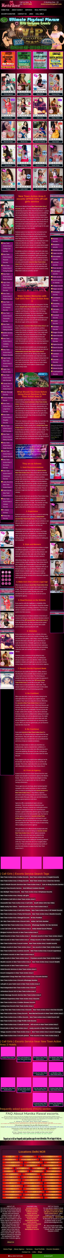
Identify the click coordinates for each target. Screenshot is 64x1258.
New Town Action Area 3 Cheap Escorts (14, 881)
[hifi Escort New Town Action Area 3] (7, 733)
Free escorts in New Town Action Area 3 (44, 1035)
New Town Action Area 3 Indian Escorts (14, 877)
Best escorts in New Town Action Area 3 (14, 940)
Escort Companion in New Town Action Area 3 (16, 973)
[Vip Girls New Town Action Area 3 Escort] (7, 226)
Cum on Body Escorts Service (52, 884)
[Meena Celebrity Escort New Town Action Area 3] (7, 603)
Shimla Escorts (57, 368)
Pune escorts (57, 268)
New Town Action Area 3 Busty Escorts (7, 276)
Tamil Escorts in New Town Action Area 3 (33, 906)
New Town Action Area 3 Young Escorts (7, 268)
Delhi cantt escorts (53, 1171)
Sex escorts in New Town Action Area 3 (46, 947)
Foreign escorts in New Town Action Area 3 (15, 947)
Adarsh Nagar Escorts (52, 1177)
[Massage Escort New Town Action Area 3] (57, 511)
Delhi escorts (57, 277)
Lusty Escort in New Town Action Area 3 (7, 484)
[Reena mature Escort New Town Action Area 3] (7, 620)
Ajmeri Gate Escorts (11, 1180)
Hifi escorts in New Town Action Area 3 (44, 1024)
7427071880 (27, 4)
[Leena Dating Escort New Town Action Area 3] (7, 539)
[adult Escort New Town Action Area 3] (7, 716)
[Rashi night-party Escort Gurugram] (55, 153)
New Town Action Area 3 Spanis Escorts (8, 453)
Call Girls (40, 14)
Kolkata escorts (58, 250)
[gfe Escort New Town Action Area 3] (57, 223)
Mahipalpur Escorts (52, 1194)
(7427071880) (47, 1217)
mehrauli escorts (37, 1171)
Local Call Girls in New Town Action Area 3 (15, 929)
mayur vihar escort (23, 1168)
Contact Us (22, 14)
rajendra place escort (12, 1165)
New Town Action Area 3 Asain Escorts (7, 445)
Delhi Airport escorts (51, 1174)
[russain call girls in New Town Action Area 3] (32, 379)
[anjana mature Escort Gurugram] (24, 153)
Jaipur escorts (57, 253)
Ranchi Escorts (58, 347)
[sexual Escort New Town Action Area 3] (7, 767)
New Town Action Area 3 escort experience (45, 951)
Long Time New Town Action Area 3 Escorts (16, 1010)
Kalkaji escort (9, 1171)
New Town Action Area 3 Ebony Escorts (7, 436)
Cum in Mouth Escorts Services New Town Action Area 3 (20, 884)
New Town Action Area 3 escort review (14, 943)
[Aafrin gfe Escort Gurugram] (24, 177)
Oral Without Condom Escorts (33, 888)
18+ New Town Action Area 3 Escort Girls (15, 921)
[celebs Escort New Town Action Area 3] (57, 551)
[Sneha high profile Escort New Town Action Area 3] (7, 641)
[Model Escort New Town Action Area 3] (57, 533)
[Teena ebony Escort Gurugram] (40, 177)
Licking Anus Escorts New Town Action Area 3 (16, 1006)
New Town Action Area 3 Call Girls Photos (15, 910)
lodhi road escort (52, 1162)
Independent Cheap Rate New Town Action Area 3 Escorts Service (23, 976)
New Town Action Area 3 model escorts (43, 943)
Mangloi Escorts (53, 1197)
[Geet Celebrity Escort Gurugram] (8, 153)
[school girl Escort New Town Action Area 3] (7, 681)
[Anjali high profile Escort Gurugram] (40, 153)
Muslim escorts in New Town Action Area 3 (15, 962)
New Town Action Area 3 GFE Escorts (7, 428)
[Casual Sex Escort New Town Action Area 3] (57, 493)
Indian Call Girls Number (39, 921)
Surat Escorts (57, 350)
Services (28, 10)
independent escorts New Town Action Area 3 (29, 351)
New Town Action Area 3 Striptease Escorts (36, 892)
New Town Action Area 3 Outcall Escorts (14, 1024)
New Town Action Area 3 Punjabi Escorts (44, 877)
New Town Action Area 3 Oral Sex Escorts (48, 1010)
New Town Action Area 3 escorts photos (14, 1035)
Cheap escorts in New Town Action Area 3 (45, 940)
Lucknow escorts (32, 1217)
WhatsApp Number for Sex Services (45, 925)
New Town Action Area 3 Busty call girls (14, 895)
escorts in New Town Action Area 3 (35, 326)
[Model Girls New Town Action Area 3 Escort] (7, 209)
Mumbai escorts (32, 1208)
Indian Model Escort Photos (42, 929)
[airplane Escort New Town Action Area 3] (57, 568)
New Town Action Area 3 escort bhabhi (46, 962)
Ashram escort (22, 1171)
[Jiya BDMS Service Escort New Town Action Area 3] (7, 556)
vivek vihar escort (39, 1168)
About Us (10, 1242)
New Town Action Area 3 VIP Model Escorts (47, 910)
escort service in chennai (32, 1224)
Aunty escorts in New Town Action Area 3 (44, 1028)
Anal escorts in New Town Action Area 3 (14, 965)
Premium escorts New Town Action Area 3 (45, 958)
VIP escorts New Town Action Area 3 (36, 620)
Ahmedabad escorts (32, 1215)
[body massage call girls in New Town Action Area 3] (32, 283)
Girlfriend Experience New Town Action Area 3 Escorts (19, 999)
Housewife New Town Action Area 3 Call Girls (16, 903)
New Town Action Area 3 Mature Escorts (8, 352)
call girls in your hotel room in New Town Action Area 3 (20, 984)
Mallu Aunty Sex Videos (8, 906)
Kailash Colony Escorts (12, 1191)
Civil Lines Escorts (11, 1183)
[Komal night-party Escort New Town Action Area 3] (7, 658)
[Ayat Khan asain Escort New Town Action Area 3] (55, 177)
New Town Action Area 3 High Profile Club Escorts (18, 1021)
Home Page (5, 10)
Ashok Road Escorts (11, 1177)
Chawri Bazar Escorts (52, 1180)
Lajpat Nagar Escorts (32, 1194)
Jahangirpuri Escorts (33, 1188)
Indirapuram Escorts (12, 1188)
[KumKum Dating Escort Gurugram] (40, 129)
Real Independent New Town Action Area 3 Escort (18, 987)
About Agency (17, 10)
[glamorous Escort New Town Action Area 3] (57, 454)
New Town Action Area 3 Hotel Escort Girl (44, 1017)
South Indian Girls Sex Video (44, 903)
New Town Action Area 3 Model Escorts (7, 296)
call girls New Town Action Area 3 (29, 306)
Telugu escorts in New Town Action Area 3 (15, 1032)
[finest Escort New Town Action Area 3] (7, 698)
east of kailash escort (51, 1165)
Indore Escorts (57, 335)
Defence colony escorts (29, 1159)
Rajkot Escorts (57, 344)
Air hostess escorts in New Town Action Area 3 (17, 954)
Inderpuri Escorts (52, 1186)
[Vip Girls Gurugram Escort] (24, 129)
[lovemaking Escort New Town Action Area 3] (57, 602)
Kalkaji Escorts (53, 1191)
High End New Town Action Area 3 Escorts (15, 925)
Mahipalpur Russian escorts (49, 1156)
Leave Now (54, 437)
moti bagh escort (54, 1168)
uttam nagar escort (33, 1162)
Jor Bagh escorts (10, 1159)
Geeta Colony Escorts (13, 1186)
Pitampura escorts (31, 1174)
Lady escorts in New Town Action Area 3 (14, 958)
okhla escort (8, 1168)
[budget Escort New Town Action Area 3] (7, 750)
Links (31, 14)
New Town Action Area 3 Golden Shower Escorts (17, 1002)
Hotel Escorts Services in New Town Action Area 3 (18, 969)
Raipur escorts (57, 289)
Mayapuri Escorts (11, 1197)
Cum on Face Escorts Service (11, 888)
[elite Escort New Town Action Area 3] (57, 206)
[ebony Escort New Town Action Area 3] (57, 393)
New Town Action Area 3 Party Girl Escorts (15, 914)
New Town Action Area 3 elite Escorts (7, 377)
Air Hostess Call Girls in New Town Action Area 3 (17, 899)
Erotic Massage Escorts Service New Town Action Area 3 (20, 995)
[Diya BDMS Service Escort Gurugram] (55, 129)
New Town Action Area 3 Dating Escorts (7, 327)
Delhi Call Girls (10, 1156)
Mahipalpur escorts (32, 1229)
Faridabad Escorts (52, 1183)
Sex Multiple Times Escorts (10, 892)
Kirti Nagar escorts (12, 1174)
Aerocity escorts (28, 1156)
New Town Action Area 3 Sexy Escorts (14, 1013)
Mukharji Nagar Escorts (32, 1197)
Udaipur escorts (58, 286)
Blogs (40, 1252)
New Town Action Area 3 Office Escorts (14, 1017)
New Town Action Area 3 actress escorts (14, 951)
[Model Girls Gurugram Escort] (8, 129)
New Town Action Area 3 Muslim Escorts (46, 914)
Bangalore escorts (31, 1210)
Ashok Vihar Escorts (31, 1180)
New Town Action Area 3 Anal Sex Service (45, 881)
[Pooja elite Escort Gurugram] (8, 177)
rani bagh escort (32, 1165)
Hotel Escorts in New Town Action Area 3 (15, 936)
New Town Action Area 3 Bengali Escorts (15, 917)
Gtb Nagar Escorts (33, 1186)
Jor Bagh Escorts (52, 1188)
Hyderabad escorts (32, 1220)
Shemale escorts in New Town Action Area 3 (46, 936)
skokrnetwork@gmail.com (51, 4)
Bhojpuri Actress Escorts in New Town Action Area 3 (19, 932)
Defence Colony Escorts (32, 1183)
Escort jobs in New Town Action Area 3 (14, 1028)
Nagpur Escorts (58, 332)
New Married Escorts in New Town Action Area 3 (46, 1013)
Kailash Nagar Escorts (34, 1191)
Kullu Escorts (57, 365)
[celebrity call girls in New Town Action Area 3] (32, 451)
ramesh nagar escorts (13, 1162)
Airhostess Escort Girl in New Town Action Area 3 (18, 991)
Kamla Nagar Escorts (12, 1194)
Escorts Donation (8, 14)
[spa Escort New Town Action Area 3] (57, 585)
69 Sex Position (36, 917)
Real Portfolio (40, 10)
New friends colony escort (50, 1159)
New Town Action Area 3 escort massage (46, 1032)
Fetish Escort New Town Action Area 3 (7, 493)
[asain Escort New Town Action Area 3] (57, 410)
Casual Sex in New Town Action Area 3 (7, 386)
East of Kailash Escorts (31, 1177)
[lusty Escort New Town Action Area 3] (57, 471)
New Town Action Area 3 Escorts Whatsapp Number (18, 980)
